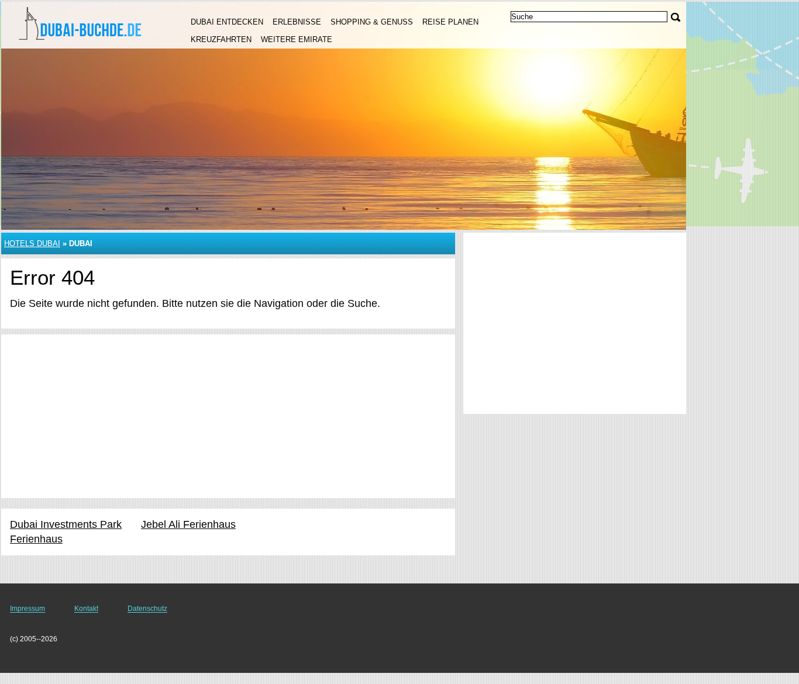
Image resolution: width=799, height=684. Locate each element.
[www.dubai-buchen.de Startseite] (82, 24)
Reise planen (450, 22)
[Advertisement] (228, 416)
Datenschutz (147, 608)
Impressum (27, 608)
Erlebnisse (297, 22)
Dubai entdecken (227, 22)
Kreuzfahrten (221, 39)
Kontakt (86, 608)
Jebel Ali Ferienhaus (188, 524)
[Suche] (675, 17)
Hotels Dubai (32, 243)
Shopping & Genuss (371, 22)
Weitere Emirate (296, 39)
